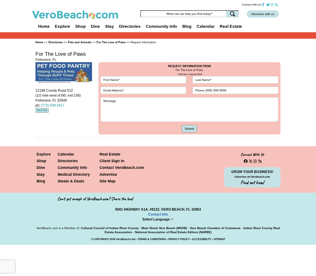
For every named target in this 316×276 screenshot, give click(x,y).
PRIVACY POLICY (179, 239)
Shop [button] (80, 26)
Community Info (72, 167)
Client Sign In (112, 161)
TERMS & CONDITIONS (152, 239)
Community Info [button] (161, 26)
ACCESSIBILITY (202, 239)
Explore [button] (62, 26)
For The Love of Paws (111, 42)
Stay (41, 174)
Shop (41, 161)
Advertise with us (262, 14)
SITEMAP (219, 239)
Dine (95, 26)
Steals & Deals (71, 181)
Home (44, 26)
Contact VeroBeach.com (122, 167)
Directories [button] (130, 26)
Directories (68, 161)
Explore (44, 154)
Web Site (42, 110)
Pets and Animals (79, 42)
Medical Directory (74, 174)
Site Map (107, 181)
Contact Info (158, 214)
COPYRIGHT (101, 239)
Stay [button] (109, 26)
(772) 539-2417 (52, 105)
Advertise (108, 174)
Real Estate (231, 26)
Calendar (206, 26)
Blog (187, 26)
